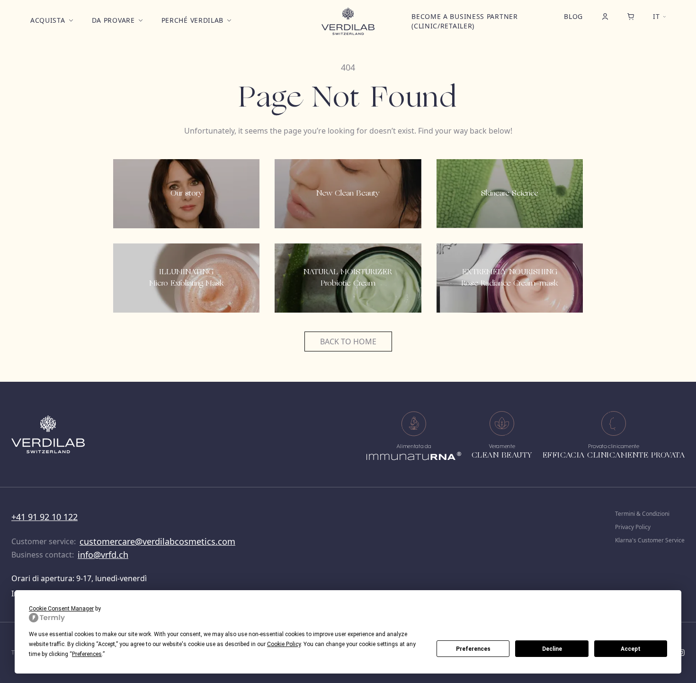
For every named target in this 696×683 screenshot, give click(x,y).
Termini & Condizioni (642, 514)
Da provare (113, 20)
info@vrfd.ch (103, 554)
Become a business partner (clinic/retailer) (464, 21)
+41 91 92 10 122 (44, 516)
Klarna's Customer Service (650, 540)
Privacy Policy (633, 527)
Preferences (473, 649)
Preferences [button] (87, 654)
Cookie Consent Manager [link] (61, 608)
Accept (631, 649)
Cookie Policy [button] (284, 644)
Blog (573, 16)
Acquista (47, 20)
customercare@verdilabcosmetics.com (157, 541)
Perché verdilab (192, 20)
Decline (552, 649)
